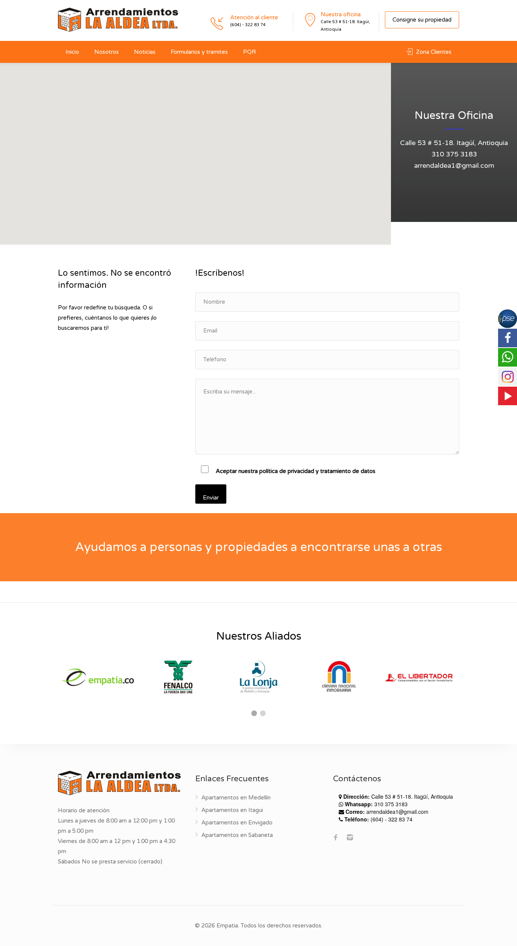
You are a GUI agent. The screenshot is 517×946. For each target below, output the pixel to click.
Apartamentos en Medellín (236, 797)
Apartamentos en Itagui (232, 810)
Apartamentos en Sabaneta (237, 835)
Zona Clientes (433, 51)
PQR (249, 51)
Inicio (72, 51)
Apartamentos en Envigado (237, 822)
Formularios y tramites (199, 51)
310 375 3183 (454, 154)
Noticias (145, 51)
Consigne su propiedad (422, 19)
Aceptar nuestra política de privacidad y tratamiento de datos (295, 471)
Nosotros (106, 51)
